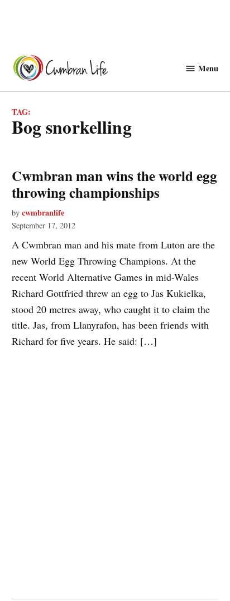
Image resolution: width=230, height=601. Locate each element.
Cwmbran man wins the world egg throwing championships (114, 184)
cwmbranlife (43, 212)
